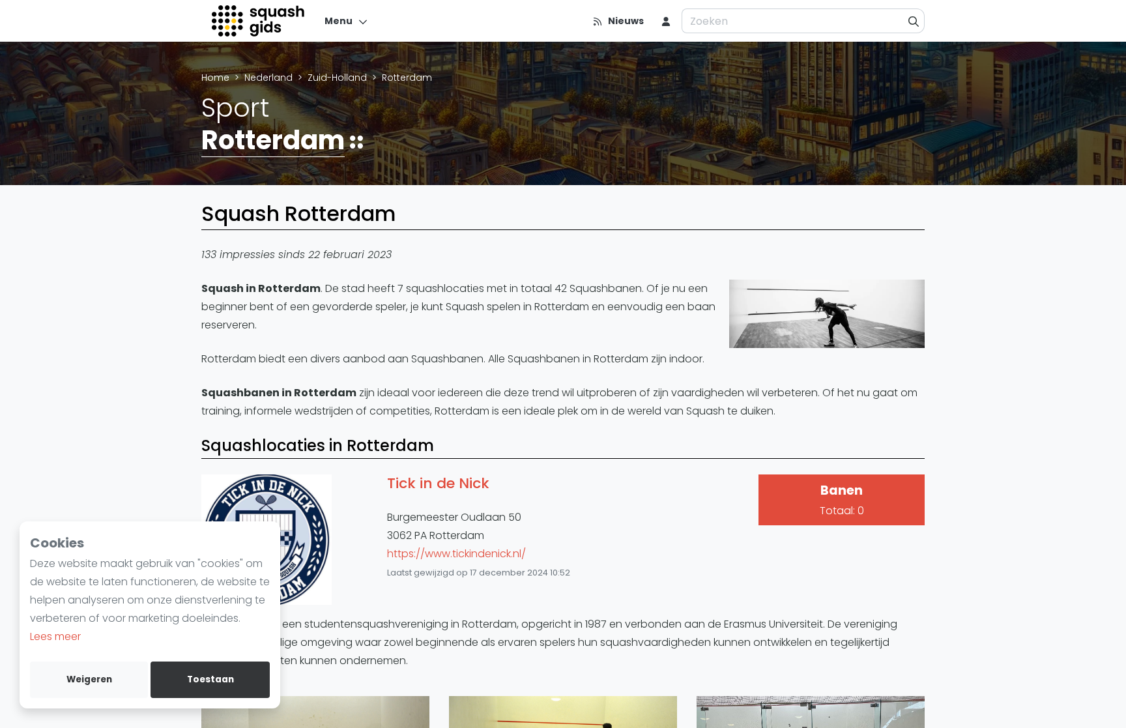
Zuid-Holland (337, 77)
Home (215, 77)
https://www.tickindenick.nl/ (456, 553)
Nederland (268, 77)
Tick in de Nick (438, 483)
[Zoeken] (914, 20)
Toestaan (210, 679)
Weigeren (89, 679)
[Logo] (259, 21)
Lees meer (55, 636)
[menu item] (666, 21)
